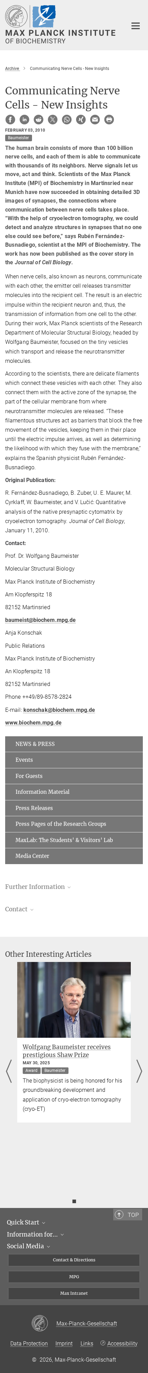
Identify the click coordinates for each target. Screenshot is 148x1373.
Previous (8, 1072)
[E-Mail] (95, 119)
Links (87, 1343)
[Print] (109, 119)
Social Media (26, 1246)
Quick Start (24, 1222)
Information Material (42, 792)
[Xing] (81, 119)
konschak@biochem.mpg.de (59, 710)
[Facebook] (10, 119)
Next (139, 1072)
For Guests (29, 776)
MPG (74, 1276)
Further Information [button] (35, 886)
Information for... (33, 1234)
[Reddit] (38, 119)
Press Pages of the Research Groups (60, 824)
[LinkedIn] (24, 119)
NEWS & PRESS (35, 744)
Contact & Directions (74, 1259)
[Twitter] (52, 119)
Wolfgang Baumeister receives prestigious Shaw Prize (67, 1051)
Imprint (64, 1343)
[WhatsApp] (67, 119)
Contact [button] (17, 909)
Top (133, 1214)
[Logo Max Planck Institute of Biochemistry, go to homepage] (61, 24)
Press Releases (34, 808)
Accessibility (122, 1343)
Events (24, 760)
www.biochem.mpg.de (33, 722)
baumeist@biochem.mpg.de (40, 620)
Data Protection (29, 1343)
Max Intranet (74, 1293)
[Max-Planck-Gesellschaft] (43, 1323)
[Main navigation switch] (135, 26)
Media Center (32, 856)
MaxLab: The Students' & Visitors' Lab (64, 840)
